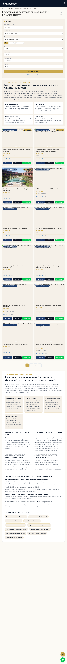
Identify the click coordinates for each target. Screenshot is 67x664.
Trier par (6, 64)
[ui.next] (30, 138)
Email (18, 162)
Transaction (7, 30)
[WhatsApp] (62, 659)
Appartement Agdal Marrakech (15, 533)
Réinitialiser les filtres (34, 75)
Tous (6, 42)
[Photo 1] (47, 146)
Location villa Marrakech (13, 521)
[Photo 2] (15, 146)
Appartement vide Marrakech (38, 517)
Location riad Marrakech (32, 521)
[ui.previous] (4, 138)
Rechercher (34, 71)
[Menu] (64, 3)
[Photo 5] (50, 146)
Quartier (6, 46)
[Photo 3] (16, 146)
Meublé (12, 42)
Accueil (4, 8)
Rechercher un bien (9, 24)
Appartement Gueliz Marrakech (15, 525)
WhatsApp (27, 162)
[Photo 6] (51, 146)
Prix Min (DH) (7, 52)
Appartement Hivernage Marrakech (39, 525)
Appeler (8, 162)
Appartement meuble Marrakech (16, 517)
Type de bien (7, 36)
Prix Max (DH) (7, 58)
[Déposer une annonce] (62, 654)
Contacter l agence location (37, 533)
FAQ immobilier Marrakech (14, 537)
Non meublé (20, 42)
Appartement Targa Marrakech (40, 529)
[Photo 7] (19, 146)
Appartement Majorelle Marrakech (16, 529)
